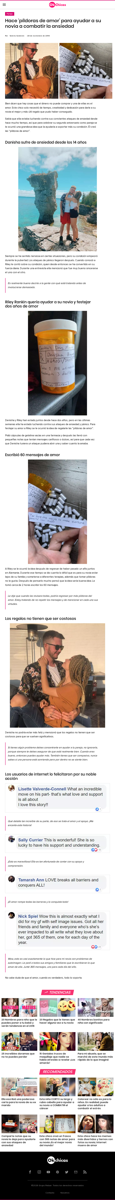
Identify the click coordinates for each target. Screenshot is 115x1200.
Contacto (50, 1193)
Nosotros (64, 1193)
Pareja (10, 14)
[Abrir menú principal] (4, 4)
